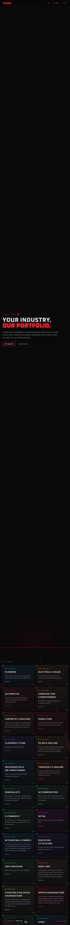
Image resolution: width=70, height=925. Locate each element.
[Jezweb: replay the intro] (7, 3)
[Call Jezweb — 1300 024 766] (48, 3)
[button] (15, 921)
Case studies (23, 344)
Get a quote (9, 344)
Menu (64, 3)
